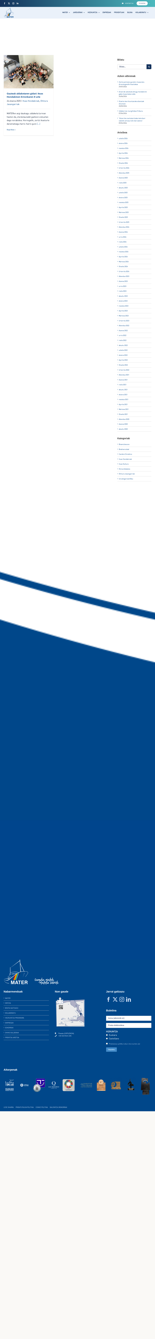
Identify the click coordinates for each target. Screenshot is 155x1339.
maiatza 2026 (123, 148)
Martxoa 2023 (124, 316)
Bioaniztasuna (124, 444)
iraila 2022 (122, 340)
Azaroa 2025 (123, 178)
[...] (38, 123)
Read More (10, 130)
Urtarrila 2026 (124, 168)
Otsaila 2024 (123, 266)
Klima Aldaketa (124, 469)
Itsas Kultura (123, 464)
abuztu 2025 (123, 188)
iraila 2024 (122, 242)
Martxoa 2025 (124, 212)
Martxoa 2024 (124, 261)
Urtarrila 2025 (124, 222)
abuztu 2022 (123, 345)
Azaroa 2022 (123, 330)
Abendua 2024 (124, 227)
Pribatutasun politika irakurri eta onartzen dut (124, 1044)
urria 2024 (122, 237)
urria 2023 (122, 286)
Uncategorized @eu (126, 479)
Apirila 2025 (123, 207)
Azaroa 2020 (123, 424)
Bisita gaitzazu (11, 1008)
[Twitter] (115, 999)
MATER (7, 998)
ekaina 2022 (123, 355)
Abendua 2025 (124, 173)
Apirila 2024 (123, 257)
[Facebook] (108, 999)
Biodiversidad (124, 449)
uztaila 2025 (123, 192)
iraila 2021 (122, 385)
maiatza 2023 (123, 306)
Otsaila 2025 (123, 217)
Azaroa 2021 (123, 380)
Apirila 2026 (123, 153)
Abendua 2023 (124, 276)
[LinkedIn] (128, 999)
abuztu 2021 (123, 389)
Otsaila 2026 (123, 163)
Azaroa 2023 (123, 281)
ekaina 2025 (123, 197)
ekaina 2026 (123, 143)
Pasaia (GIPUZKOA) (66, 1033)
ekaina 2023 (123, 301)
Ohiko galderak (12, 1033)
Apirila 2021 (123, 404)
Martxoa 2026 (124, 158)
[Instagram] (121, 999)
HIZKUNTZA (112, 1031)
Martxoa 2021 (124, 409)
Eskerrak (9, 1028)
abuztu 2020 (123, 429)
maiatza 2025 (123, 202)
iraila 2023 (122, 291)
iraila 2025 (122, 183)
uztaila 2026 (123, 138)
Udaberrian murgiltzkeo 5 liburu (131, 111)
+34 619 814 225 (64, 1036)
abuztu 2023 (123, 296)
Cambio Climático (125, 454)
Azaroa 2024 (123, 232)
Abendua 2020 (124, 419)
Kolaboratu (10, 1013)
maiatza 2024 (123, 252)
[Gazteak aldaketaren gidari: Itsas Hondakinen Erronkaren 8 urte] (29, 71)
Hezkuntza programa (14, 1018)
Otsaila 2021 (123, 414)
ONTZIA (8, 1003)
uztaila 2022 (123, 350)
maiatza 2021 (123, 399)
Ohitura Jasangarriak (127, 474)
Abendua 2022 (124, 325)
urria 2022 (122, 335)
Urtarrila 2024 (124, 271)
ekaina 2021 (123, 394)
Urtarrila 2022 (124, 370)
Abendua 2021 (124, 375)
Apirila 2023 (123, 311)
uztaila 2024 (123, 247)
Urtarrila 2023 (124, 321)
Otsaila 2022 (123, 365)
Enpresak (9, 1023)
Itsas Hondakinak (31, 100)
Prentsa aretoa (12, 1037)
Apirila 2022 (123, 360)
